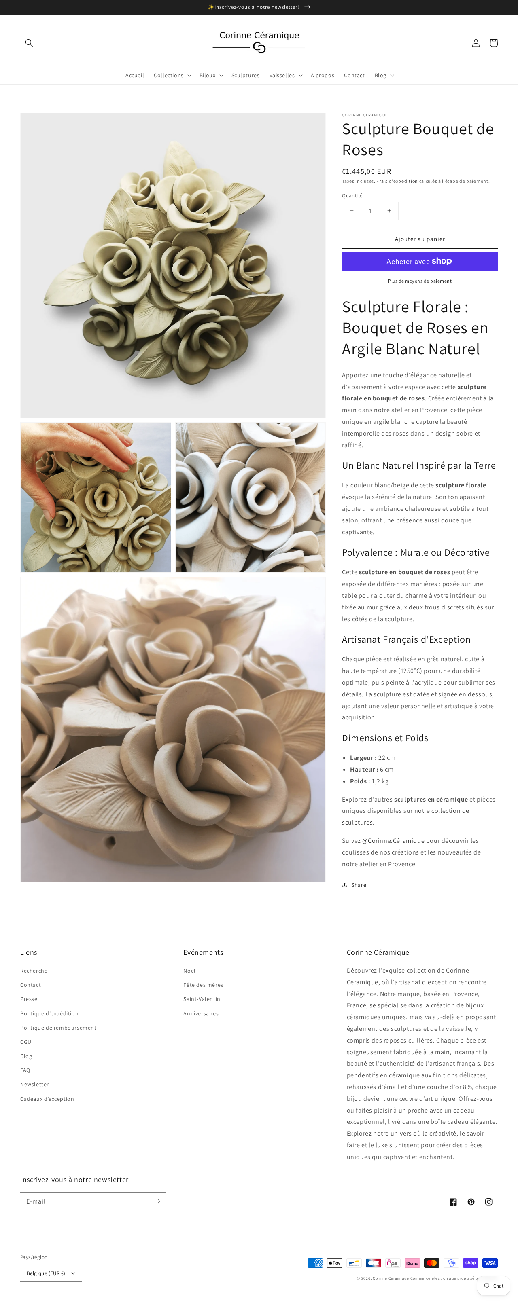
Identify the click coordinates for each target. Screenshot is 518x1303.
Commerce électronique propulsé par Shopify (454, 1278)
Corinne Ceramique (391, 1278)
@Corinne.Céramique (393, 840)
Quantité (352, 195)
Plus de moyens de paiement (420, 280)
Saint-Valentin (201, 999)
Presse (29, 999)
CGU (26, 1041)
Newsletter (34, 1084)
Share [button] (358, 884)
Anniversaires (201, 1013)
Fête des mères (203, 984)
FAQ (25, 1070)
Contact (30, 984)
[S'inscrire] (157, 1201)
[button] (29, 43)
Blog (26, 1056)
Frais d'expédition (397, 181)
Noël (189, 970)
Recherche (33, 970)
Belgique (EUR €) (46, 1273)
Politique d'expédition (49, 1013)
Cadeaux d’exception (47, 1098)
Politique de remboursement (58, 1027)
